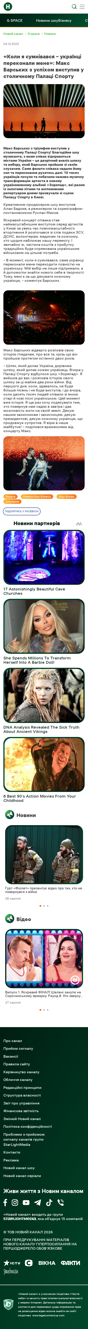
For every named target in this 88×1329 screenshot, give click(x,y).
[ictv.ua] (11, 1264)
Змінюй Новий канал (22, 1119)
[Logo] (7, 6)
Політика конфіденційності (27, 1126)
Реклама (11, 1160)
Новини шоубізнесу (54, 20)
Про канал (12, 1040)
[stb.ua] (29, 1264)
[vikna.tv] (46, 1264)
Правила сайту (16, 1064)
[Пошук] (74, 6)
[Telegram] (37, 1203)
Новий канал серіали (22, 1175)
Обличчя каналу (17, 1079)
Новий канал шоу (19, 1168)
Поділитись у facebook (22, 511)
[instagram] (15, 1203)
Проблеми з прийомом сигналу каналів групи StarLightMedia (24, 1139)
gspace (10, 496)
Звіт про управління (21, 1103)
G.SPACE (15, 20)
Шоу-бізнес (66, 496)
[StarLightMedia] (19, 1219)
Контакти (11, 1152)
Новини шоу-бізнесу (37, 496)
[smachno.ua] (10, 1272)
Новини (26, 815)
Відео (23, 919)
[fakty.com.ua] (70, 1264)
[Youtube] (26, 1203)
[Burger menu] (82, 7)
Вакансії (10, 1056)
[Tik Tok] (49, 1203)
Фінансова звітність (21, 1111)
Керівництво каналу (21, 1072)
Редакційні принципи (22, 1087)
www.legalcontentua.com (48, 1315)
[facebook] (5, 1203)
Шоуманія (12, 501)
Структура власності (22, 1095)
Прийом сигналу (18, 1048)
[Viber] (60, 1203)
